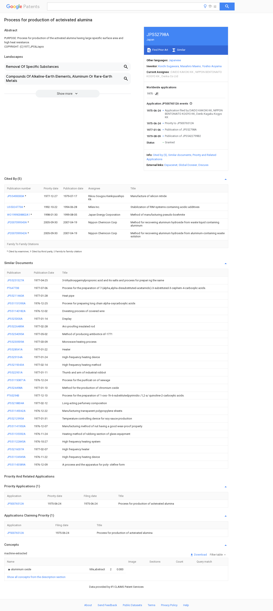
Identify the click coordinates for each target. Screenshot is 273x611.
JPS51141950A (16, 426)
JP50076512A (15, 503)
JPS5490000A (16, 196)
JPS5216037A (15, 449)
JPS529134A (15, 357)
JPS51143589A (16, 464)
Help (186, 605)
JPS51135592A (16, 433)
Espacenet (170, 165)
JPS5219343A (15, 364)
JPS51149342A (16, 410)
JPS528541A (15, 349)
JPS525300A (15, 318)
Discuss (203, 165)
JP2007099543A (17, 222)
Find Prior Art (160, 49)
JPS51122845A (16, 441)
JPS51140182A (16, 311)
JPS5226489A (15, 326)
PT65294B (13, 395)
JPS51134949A (16, 457)
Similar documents (179, 155)
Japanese (175, 60)
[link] (19, 569)
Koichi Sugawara (168, 66)
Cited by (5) (160, 155)
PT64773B (13, 288)
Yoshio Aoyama (212, 66)
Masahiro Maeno (190, 66)
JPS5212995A (15, 418)
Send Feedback (107, 605)
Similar (180, 49)
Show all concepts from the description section (36, 577)
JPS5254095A (15, 334)
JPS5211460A (15, 295)
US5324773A (15, 207)
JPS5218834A (15, 403)
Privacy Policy (169, 605)
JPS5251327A (15, 280)
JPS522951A (15, 372)
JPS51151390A (16, 303)
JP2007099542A (17, 233)
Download (200, 554)
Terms (151, 605)
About (88, 605)
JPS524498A (15, 387)
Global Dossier (188, 165)
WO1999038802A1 (18, 214)
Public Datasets (132, 605)
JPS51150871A (16, 380)
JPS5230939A (15, 341)
